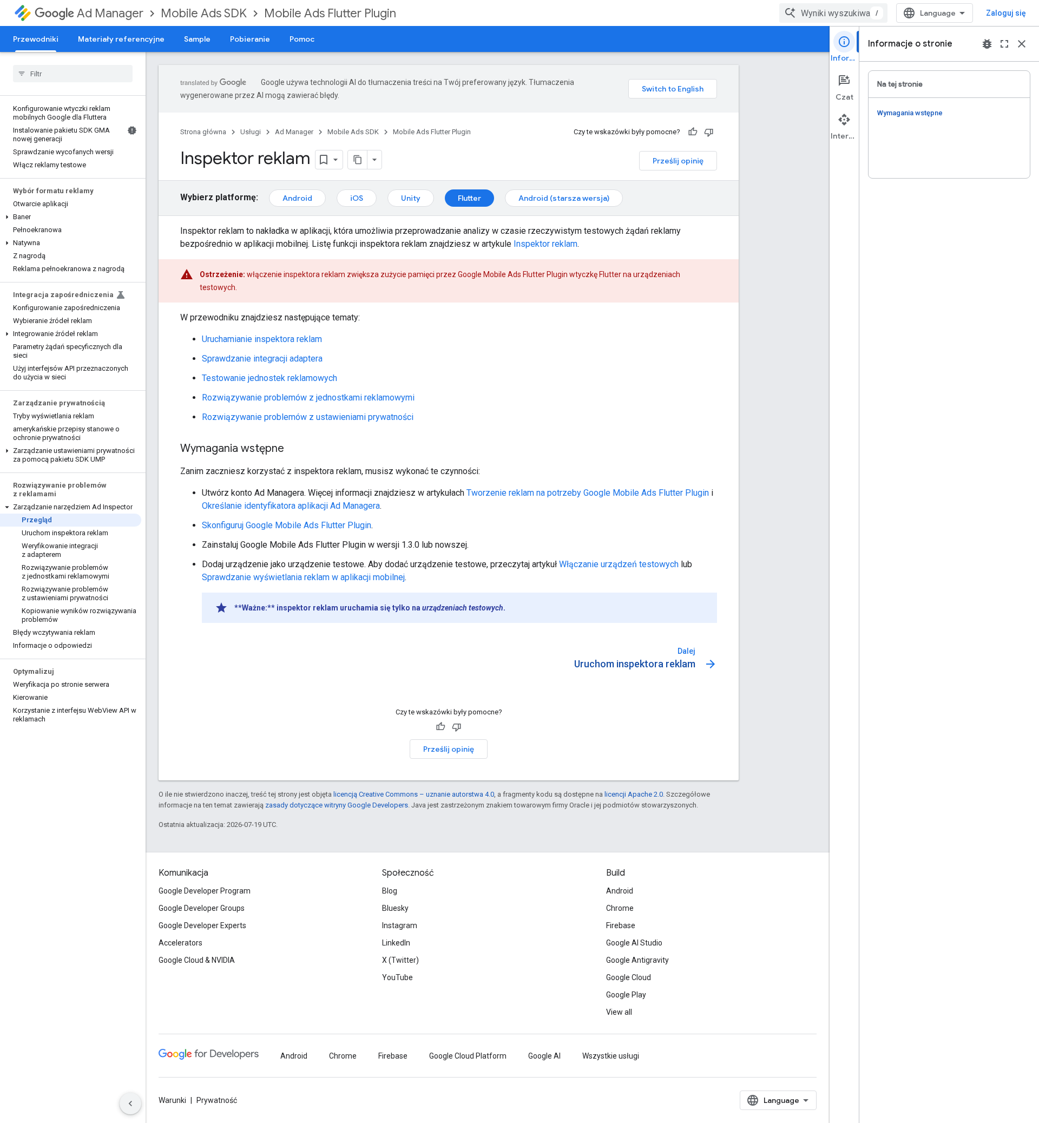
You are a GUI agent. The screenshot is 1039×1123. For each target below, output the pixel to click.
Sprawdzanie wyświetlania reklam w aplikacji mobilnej (303, 577)
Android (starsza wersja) (563, 198)
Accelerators (180, 942)
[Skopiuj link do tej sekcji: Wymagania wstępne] (295, 449)
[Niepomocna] (709, 132)
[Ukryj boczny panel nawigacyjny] (130, 1103)
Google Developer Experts (202, 925)
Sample (197, 39)
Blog (389, 890)
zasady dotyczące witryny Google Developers (336, 805)
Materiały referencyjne (121, 39)
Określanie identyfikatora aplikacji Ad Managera (291, 506)
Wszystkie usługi (610, 1056)
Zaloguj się (1006, 13)
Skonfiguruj (286, 525)
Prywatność (216, 1100)
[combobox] (833, 13)
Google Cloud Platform (468, 1056)
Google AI (544, 1056)
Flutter (469, 198)
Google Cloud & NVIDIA (197, 960)
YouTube (397, 977)
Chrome (620, 908)
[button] (70, 217)
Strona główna (203, 132)
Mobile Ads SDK (204, 13)
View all (619, 1012)
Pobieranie (250, 39)
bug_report (987, 43)
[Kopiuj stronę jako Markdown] (357, 159)
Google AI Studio (634, 942)
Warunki (172, 1100)
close (1021, 43)
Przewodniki (35, 39)
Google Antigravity (637, 960)
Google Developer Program (205, 890)
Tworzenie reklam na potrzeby (587, 493)
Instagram (399, 925)
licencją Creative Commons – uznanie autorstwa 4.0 (413, 794)
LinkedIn (396, 942)
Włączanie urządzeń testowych (619, 564)
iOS (356, 198)
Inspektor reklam (545, 244)
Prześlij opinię (678, 161)
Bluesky (395, 908)
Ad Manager (110, 13)
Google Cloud (628, 977)
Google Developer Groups (202, 908)
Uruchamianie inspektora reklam (262, 339)
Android (297, 198)
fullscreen (1004, 43)
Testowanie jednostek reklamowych (269, 378)
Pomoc (302, 39)
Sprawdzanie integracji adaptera (262, 358)
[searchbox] (73, 73)
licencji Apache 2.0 (633, 794)
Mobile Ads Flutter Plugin (330, 13)
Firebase (620, 925)
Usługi (250, 132)
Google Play (626, 994)
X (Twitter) (400, 960)
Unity (410, 198)
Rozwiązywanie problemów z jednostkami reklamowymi (308, 397)
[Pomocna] (693, 132)
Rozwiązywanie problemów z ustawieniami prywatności (307, 417)
